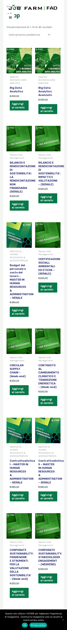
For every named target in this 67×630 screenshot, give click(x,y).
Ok (24, 625)
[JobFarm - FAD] (33, 7)
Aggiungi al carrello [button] (18, 105)
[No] (63, 619)
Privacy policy (38, 625)
